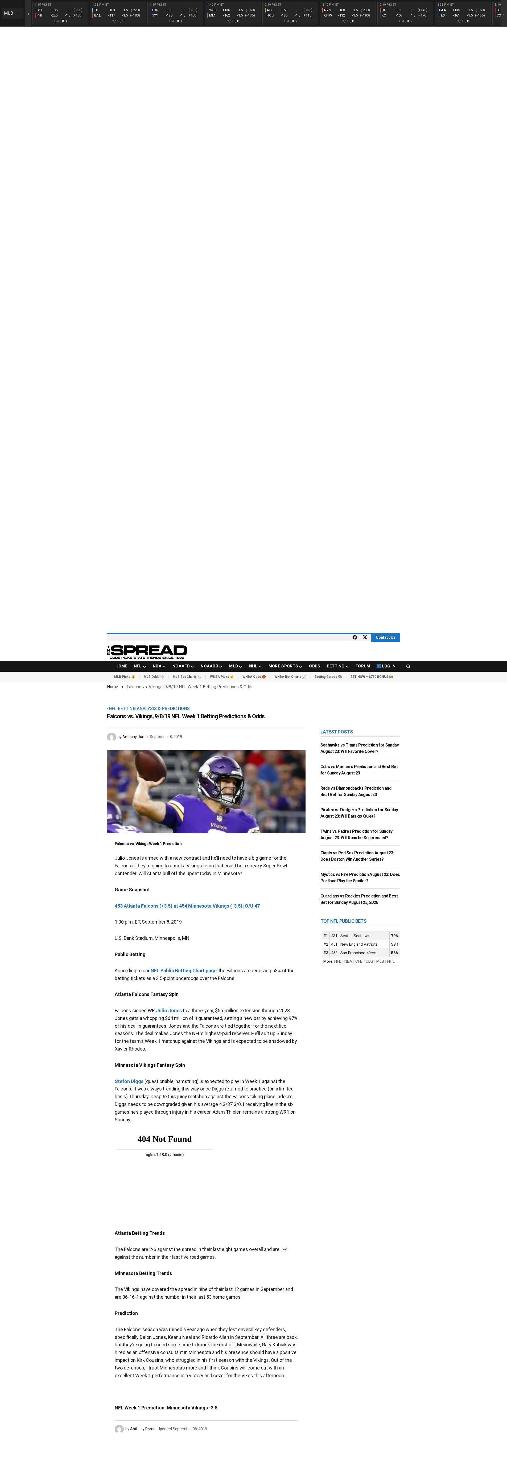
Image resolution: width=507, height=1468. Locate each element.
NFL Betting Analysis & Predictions (149, 708)
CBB (369, 961)
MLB (380, 961)
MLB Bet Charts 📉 (187, 677)
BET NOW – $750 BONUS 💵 (372, 677)
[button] (408, 666)
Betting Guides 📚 (328, 677)
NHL (391, 961)
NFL (337, 961)
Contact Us (385, 637)
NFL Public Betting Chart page (184, 970)
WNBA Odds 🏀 (254, 677)
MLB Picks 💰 (124, 677)
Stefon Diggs (129, 1081)
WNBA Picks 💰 (222, 677)
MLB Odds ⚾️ (154, 677)
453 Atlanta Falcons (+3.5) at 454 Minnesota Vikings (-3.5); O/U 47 (187, 906)
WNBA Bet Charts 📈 (290, 677)
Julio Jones (169, 1010)
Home (112, 686)
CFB (358, 961)
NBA (348, 961)
